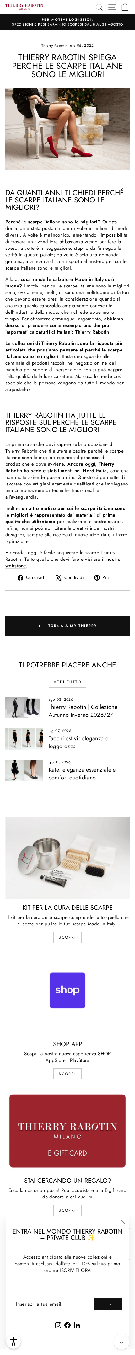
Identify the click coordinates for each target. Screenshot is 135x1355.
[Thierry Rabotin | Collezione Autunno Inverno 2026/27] (24, 707)
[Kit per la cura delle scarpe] (67, 858)
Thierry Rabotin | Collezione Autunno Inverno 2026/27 (83, 711)
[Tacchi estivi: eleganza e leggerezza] (24, 739)
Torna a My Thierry (72, 625)
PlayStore (79, 1060)
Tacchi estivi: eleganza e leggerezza (78, 742)
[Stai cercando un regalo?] (67, 1131)
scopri (67, 937)
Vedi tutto (67, 682)
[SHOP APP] (67, 994)
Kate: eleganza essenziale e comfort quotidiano (82, 774)
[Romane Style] (67, 129)
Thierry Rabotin (54, 45)
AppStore (56, 1060)
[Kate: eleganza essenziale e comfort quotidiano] (24, 770)
